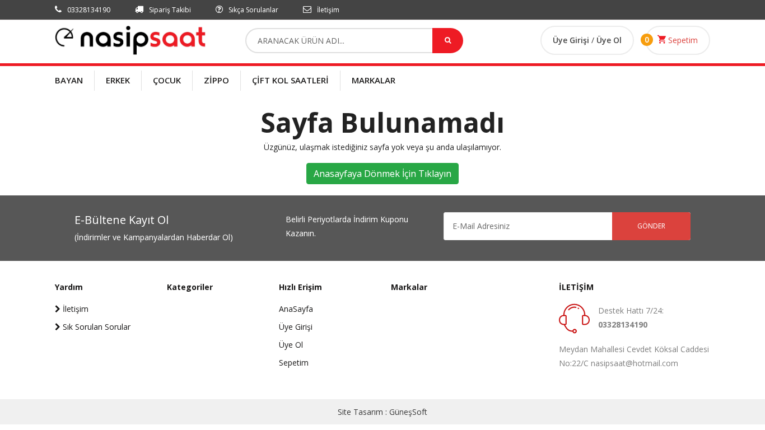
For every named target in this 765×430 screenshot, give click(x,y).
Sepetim (682, 40)
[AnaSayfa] (130, 39)
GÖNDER (651, 226)
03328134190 (88, 10)
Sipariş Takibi (169, 10)
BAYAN (69, 80)
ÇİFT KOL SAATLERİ (290, 80)
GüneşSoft (408, 411)
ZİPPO (216, 80)
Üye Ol (609, 40)
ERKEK (118, 80)
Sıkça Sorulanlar (252, 10)
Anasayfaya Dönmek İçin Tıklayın (382, 173)
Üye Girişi (572, 40)
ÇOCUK (167, 80)
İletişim (327, 10)
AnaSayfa (296, 308)
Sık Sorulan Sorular (95, 326)
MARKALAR (373, 80)
